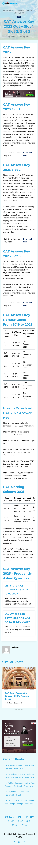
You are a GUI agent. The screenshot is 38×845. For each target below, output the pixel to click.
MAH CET (29, 817)
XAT (28, 821)
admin (13, 37)
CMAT (25, 825)
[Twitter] (19, 842)
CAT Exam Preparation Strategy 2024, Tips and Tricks (17, 696)
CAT (19, 17)
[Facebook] (14, 842)
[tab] (15, 709)
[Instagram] (24, 842)
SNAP (20, 821)
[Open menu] (33, 4)
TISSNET (14, 825)
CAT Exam (9, 817)
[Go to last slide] (6, 687)
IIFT (19, 817)
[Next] (32, 687)
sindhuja (9, 703)
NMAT (11, 821)
